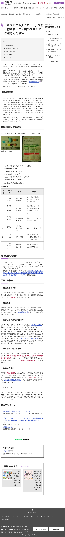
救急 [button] (50, 3)
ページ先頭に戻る (32, 512)
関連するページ (9, 57)
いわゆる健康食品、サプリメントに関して (16, 411)
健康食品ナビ (7, 427)
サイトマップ (29, 516)
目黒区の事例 (8, 45)
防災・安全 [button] (4, 8)
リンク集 (39, 516)
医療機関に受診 (23, 312)
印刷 (50, 17)
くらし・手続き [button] (13, 8)
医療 (17, 14)
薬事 (20, 14)
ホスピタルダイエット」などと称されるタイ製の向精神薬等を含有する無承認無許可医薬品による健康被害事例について (23, 273)
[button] (18, 3)
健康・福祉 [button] (31, 8)
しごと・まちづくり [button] (51, 8)
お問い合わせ (6, 519)
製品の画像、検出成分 (11, 48)
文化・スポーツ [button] (40, 8)
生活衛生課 (5, 451)
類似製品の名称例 (9, 51)
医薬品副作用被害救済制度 (12, 380)
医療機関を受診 (34, 82)
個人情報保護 (6, 516)
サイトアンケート (50, 516)
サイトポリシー (17, 516)
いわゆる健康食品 (36, 325)
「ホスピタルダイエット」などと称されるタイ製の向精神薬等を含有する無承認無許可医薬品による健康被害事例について (23, 419)
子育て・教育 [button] (23, 8)
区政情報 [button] (61, 8)
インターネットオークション (30, 338)
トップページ (4, 14)
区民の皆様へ (8, 54)
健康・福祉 (11, 14)
